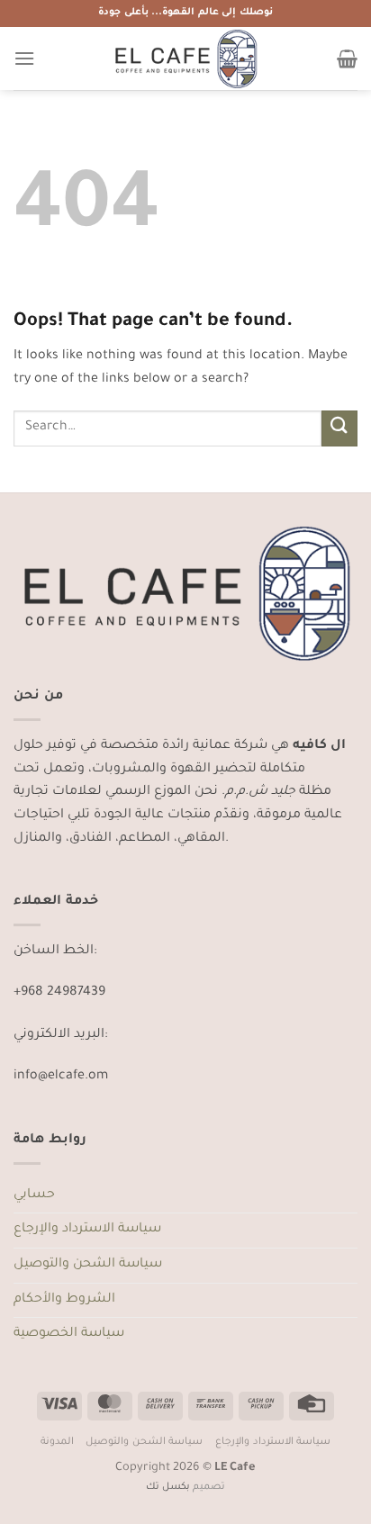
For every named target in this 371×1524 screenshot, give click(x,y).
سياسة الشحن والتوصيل (88, 1265)
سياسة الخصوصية (69, 1334)
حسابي (34, 1195)
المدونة (57, 1442)
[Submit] (339, 428)
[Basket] (347, 58)
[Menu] (24, 58)
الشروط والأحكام (64, 1300)
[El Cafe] (185, 58)
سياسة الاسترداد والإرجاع (87, 1229)
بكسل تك (168, 1487)
